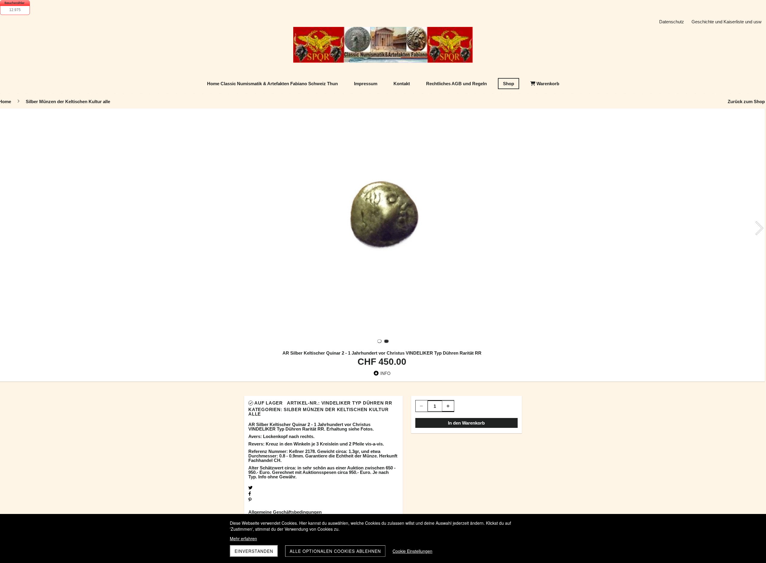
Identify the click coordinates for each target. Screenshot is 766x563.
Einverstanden (254, 551)
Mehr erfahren (243, 538)
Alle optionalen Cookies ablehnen (335, 551)
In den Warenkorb (466, 422)
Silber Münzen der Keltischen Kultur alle (318, 411)
